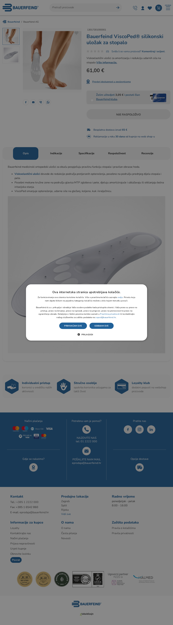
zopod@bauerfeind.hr (105, 317)
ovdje (120, 297)
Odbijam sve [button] (101, 325)
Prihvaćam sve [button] (73, 325)
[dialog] (86, 312)
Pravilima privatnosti (110, 314)
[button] (86, 334)
